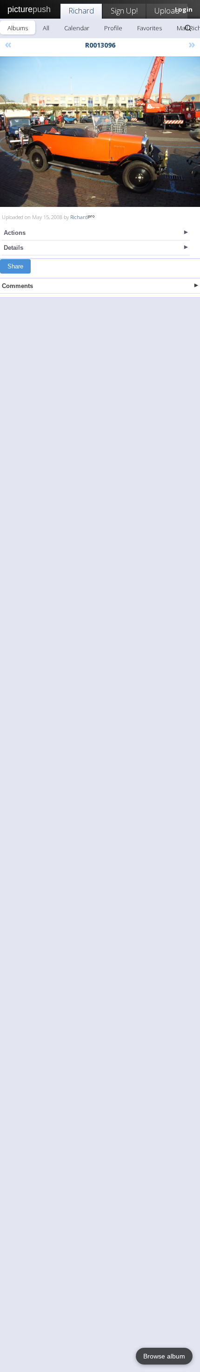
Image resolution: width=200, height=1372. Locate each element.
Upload (167, 10)
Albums (17, 28)
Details (13, 247)
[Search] (187, 28)
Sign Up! (124, 10)
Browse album (164, 1356)
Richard (81, 10)
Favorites (149, 28)
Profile (113, 28)
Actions (15, 232)
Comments (17, 285)
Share (15, 266)
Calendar (76, 28)
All (46, 28)
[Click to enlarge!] (100, 131)
